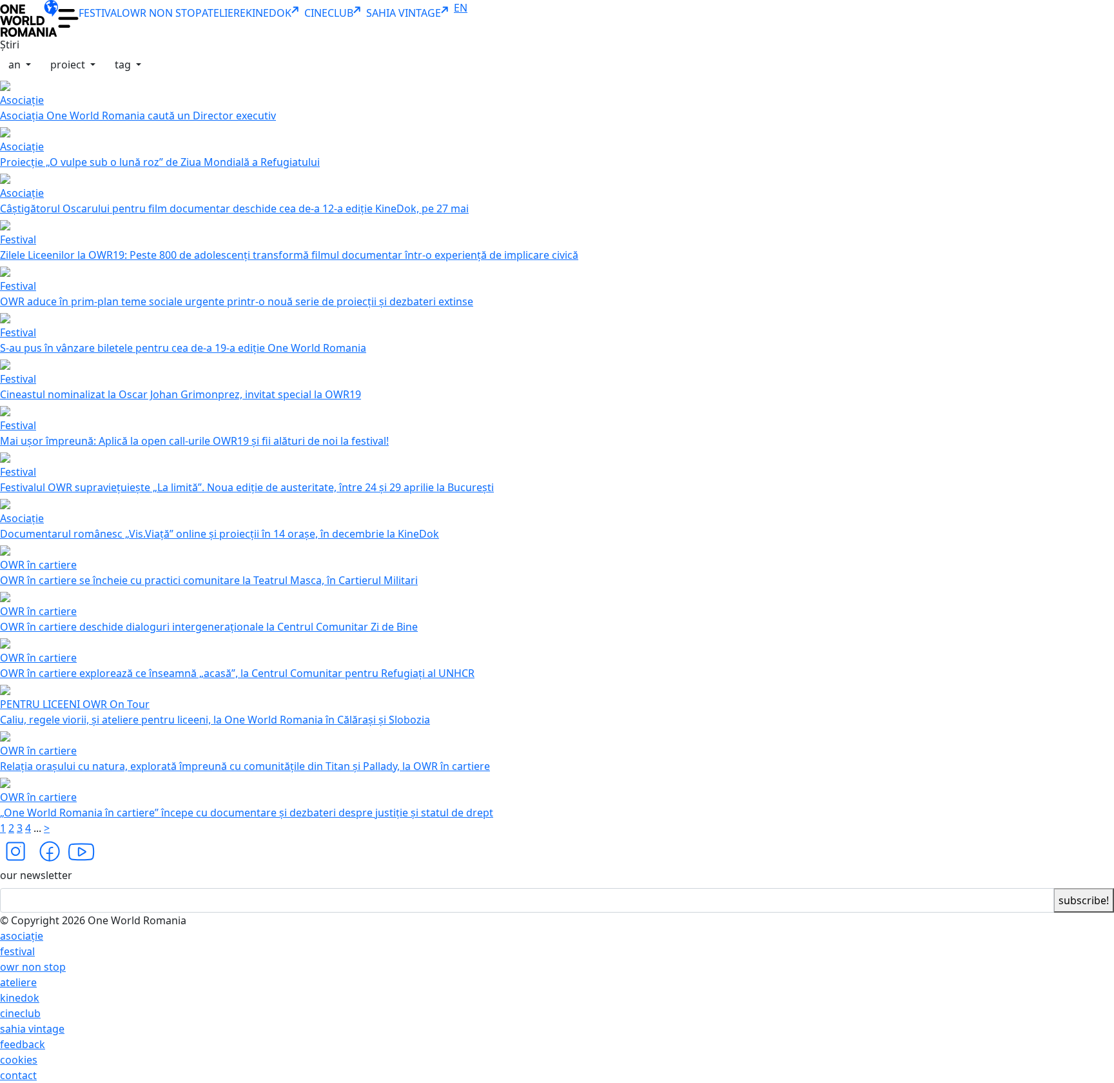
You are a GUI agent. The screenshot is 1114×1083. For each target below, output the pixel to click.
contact (18, 1075)
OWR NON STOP (162, 13)
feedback (22, 1044)
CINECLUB (328, 13)
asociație (21, 936)
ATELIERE (224, 13)
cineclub (20, 1013)
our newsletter (36, 875)
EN (460, 8)
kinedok (19, 998)
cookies (18, 1060)
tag (124, 64)
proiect (69, 64)
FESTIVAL (100, 13)
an (15, 64)
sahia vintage (32, 1029)
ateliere (18, 982)
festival (17, 951)
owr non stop (33, 967)
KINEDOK (268, 13)
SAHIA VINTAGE (403, 13)
